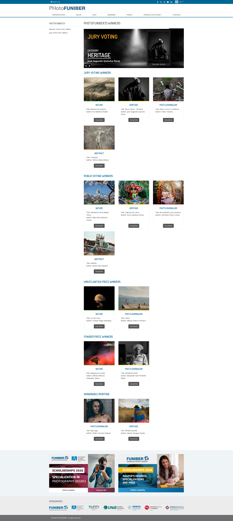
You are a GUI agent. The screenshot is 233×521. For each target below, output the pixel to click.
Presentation (58, 15)
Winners (111, 15)
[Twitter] (161, 2)
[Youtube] (168, 2)
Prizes (129, 15)
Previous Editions (152, 15)
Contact (177, 15)
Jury (94, 15)
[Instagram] (164, 2)
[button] (181, 2)
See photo (99, 120)
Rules (78, 15)
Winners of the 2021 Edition (60, 29)
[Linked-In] (171, 2)
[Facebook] (157, 2)
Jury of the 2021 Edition (58, 33)
